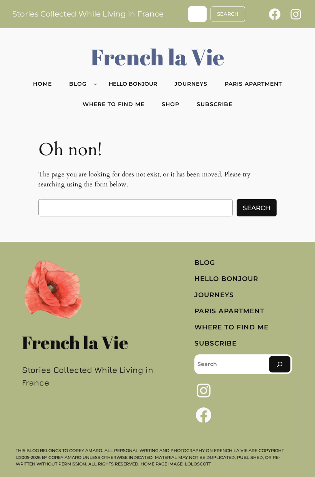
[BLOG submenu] (95, 84)
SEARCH (228, 14)
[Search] (279, 364)
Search (256, 208)
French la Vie (157, 57)
